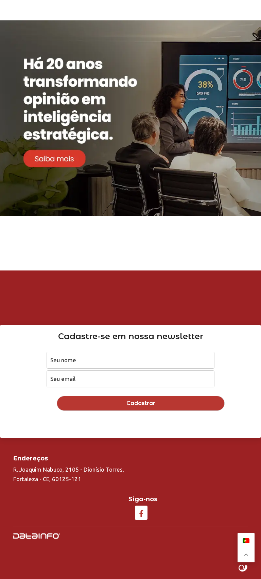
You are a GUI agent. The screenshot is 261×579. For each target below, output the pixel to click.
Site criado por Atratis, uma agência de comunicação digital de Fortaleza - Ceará (243, 568)
